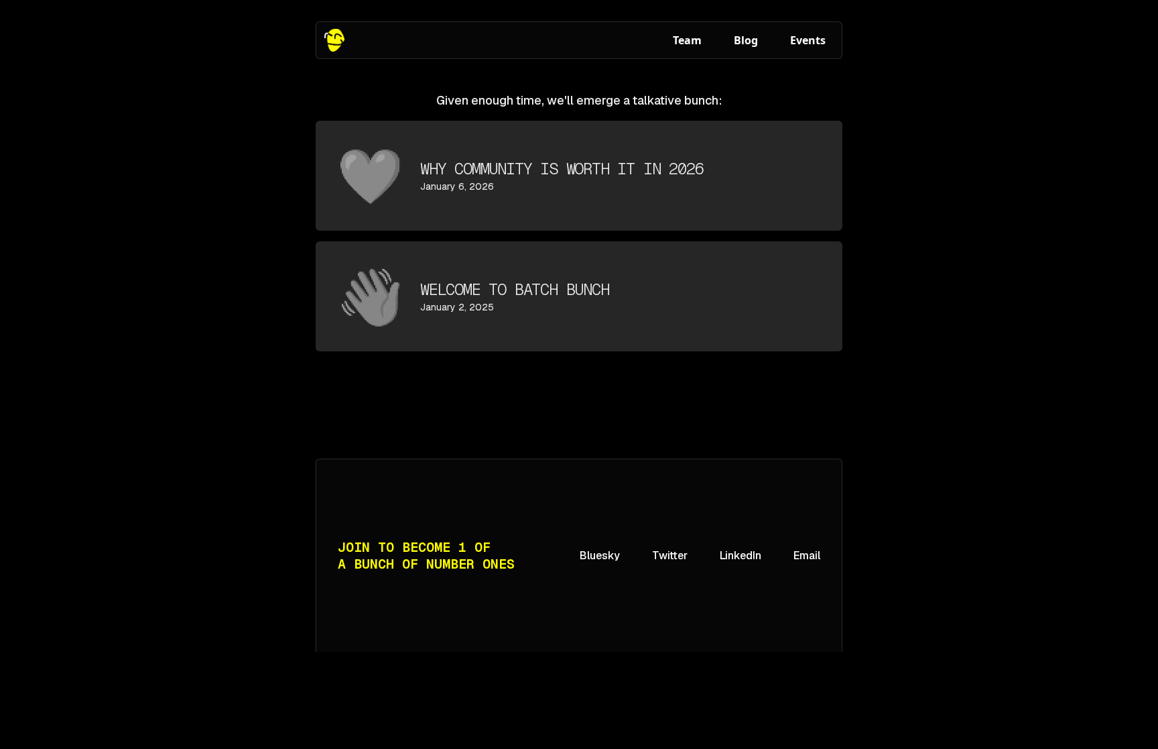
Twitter (670, 556)
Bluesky (600, 556)
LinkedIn (740, 556)
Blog (746, 40)
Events (808, 40)
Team (687, 40)
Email (806, 556)
